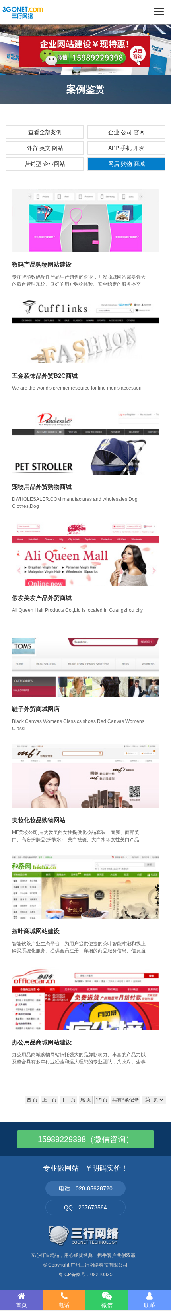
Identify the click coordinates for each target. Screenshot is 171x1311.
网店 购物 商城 (126, 164)
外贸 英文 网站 (45, 148)
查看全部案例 (45, 132)
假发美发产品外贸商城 (42, 597)
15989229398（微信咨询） (86, 1139)
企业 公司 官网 (126, 132)
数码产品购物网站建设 (42, 264)
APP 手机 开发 (126, 148)
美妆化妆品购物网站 (39, 820)
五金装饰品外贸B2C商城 (45, 375)
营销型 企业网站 (45, 164)
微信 (107, 1305)
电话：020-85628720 (86, 1188)
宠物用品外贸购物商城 (42, 486)
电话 (64, 1305)
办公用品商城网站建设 (42, 1042)
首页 (21, 1305)
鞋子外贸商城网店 (36, 708)
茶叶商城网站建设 (36, 931)
